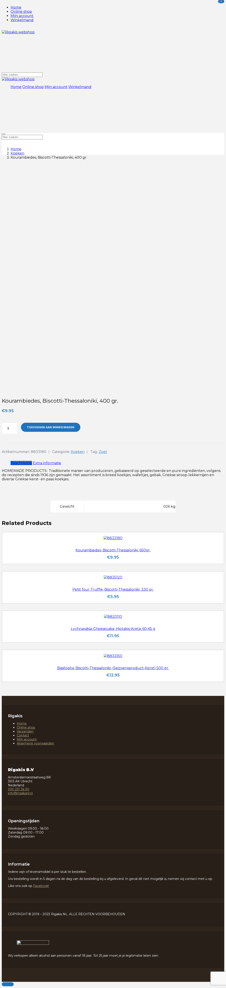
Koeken (17, 153)
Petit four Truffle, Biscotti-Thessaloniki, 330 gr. (113, 589)
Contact (23, 735)
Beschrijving (21, 463)
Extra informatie (47, 463)
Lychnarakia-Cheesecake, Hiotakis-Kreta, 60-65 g (113, 629)
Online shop (21, 11)
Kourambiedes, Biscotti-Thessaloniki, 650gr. (113, 550)
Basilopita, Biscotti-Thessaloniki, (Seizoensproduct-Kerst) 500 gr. (113, 668)
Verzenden (25, 731)
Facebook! (41, 886)
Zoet (103, 452)
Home (16, 7)
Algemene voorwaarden (35, 743)
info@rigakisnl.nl (20, 793)
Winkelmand (22, 20)
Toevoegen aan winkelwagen (50, 427)
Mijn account (22, 16)
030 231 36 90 (18, 789)
